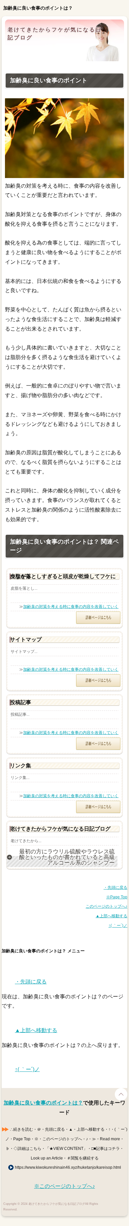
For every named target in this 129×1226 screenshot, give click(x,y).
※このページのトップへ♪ (64, 1186)
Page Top (121, 1094)
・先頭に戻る (115, 887)
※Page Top (116, 897)
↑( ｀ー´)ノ (117, 925)
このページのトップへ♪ (106, 906)
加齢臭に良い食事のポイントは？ (43, 1103)
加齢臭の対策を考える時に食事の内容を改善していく (70, 606)
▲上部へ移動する (111, 916)
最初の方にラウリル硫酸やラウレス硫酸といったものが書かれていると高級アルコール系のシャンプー (67, 857)
